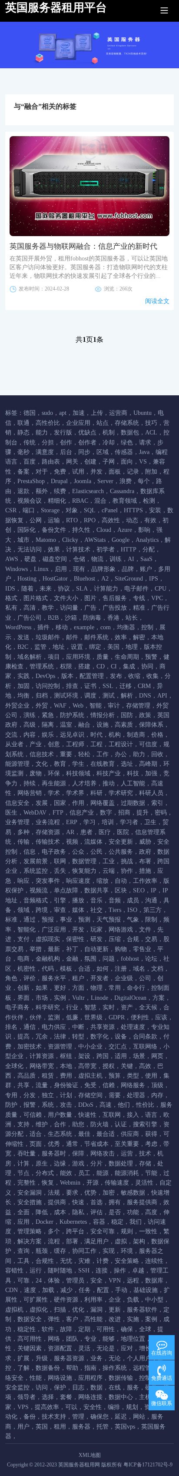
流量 (42, 1085)
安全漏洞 (29, 1192)
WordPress (18, 627)
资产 (127, 1007)
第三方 (152, 910)
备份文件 (54, 530)
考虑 (151, 1144)
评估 (96, 1212)
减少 (66, 1290)
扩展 (23, 1358)
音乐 (96, 900)
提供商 (57, 1202)
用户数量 (60, 1115)
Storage (50, 510)
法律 (60, 1036)
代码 (48, 968)
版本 (67, 676)
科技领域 (78, 773)
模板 (66, 968)
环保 (54, 773)
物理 (96, 988)
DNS (145, 695)
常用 (115, 988)
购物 (121, 949)
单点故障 (66, 890)
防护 (11, 1105)
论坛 (151, 958)
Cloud (103, 530)
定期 (84, 1329)
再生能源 (54, 783)
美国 (113, 647)
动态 (132, 520)
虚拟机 (14, 1309)
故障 (66, 1329)
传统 (29, 442)
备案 (23, 471)
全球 (145, 1329)
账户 (146, 569)
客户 (72, 1319)
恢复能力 (84, 871)
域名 (139, 968)
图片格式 (35, 598)
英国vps (125, 1426)
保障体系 (151, 724)
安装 (155, 510)
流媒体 (93, 841)
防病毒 (92, 617)
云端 (109, 871)
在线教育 (102, 764)
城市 (23, 540)
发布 (116, 676)
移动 (62, 627)
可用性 (105, 1329)
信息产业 (82, 812)
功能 (133, 1212)
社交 (96, 910)
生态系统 (60, 1134)
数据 (96, 1387)
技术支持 (54, 1416)
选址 (127, 764)
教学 (48, 607)
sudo (47, 413)
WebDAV (34, 812)
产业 (36, 744)
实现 (109, 1251)
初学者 (105, 549)
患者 (86, 832)
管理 (78, 1416)
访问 (42, 1387)
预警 (151, 657)
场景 (139, 1056)
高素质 (124, 724)
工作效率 (145, 881)
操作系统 (115, 1368)
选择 (48, 1397)
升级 (42, 1358)
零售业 (142, 949)
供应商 (130, 1134)
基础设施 (145, 1290)
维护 (42, 1124)
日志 (78, 1387)
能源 (102, 1173)
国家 (60, 803)
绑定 (95, 647)
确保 (127, 1329)
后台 (66, 452)
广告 (90, 607)
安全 (96, 1280)
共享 (23, 1085)
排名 (11, 1027)
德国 (29, 413)
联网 (60, 861)
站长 (132, 617)
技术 (145, 1153)
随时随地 (60, 1270)
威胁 (145, 841)
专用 (11, 1095)
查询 (23, 1251)
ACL (151, 432)
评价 (29, 978)
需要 (115, 1095)
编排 (114, 1407)
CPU (160, 588)
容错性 (14, 1270)
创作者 (87, 442)
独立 (48, 1095)
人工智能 (133, 783)
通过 (29, 919)
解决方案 (29, 1241)
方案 (158, 998)
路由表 (51, 461)
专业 (90, 1339)
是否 (115, 1212)
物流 (97, 559)
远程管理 (145, 1368)
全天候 (148, 1007)
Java (144, 452)
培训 (108, 822)
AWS (11, 559)
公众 (78, 851)
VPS (23, 1407)
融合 (84, 724)
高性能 (93, 1319)
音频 (115, 900)
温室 (66, 724)
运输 (54, 520)
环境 (127, 1251)
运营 (127, 1153)
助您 (78, 1124)
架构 (139, 1241)
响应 (23, 881)
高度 (151, 1212)
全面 (23, 1212)
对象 (72, 510)
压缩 (115, 939)
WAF (60, 705)
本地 (66, 1066)
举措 (36, 949)
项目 (54, 657)
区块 (121, 890)
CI (114, 666)
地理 (132, 647)
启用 (61, 569)
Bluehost (84, 578)
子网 (109, 461)
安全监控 (17, 1387)
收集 (152, 676)
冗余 (42, 1036)
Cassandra (122, 491)
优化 (78, 1309)
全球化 (14, 1066)
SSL (108, 686)
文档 (157, 968)
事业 (66, 919)
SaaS (146, 559)
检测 (149, 501)
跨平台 (75, 1231)
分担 (48, 442)
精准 (139, 607)
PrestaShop (31, 481)
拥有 (115, 1202)
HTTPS (133, 510)
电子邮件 (136, 588)
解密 (139, 637)
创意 (54, 744)
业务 (96, 1358)
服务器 (81, 1426)
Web (78, 705)
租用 (60, 1426)
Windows (16, 569)
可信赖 (32, 1115)
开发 (78, 929)
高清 (29, 607)
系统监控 (35, 871)
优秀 (54, 1144)
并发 (96, 471)
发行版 (63, 432)
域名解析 (29, 657)
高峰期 (148, 764)
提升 (142, 812)
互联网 (112, 1115)
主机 (145, 1397)
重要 (66, 754)
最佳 (84, 1134)
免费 (60, 471)
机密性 (26, 968)
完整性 (26, 1182)
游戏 (78, 1163)
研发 (96, 939)
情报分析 (102, 715)
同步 (84, 452)
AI (131, 559)
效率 (121, 637)
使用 (151, 1075)
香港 (113, 617)
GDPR (117, 1017)
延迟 (121, 1416)
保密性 (75, 939)
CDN (11, 1290)
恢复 (48, 1182)
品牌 (128, 569)
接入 (133, 1115)
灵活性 (144, 1182)
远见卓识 (72, 734)
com (105, 627)
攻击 (66, 1105)
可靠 (23, 1280)
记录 (133, 471)
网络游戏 (121, 929)
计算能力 (106, 588)
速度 (30, 1290)
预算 (115, 1075)
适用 (121, 1056)
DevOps (45, 676)
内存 (157, 1095)
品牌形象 (103, 569)
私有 (11, 607)
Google (120, 540)
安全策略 (127, 1261)
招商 (124, 812)
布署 (145, 861)
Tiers (115, 910)
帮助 (72, 1368)
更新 (115, 1309)
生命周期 (127, 657)
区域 (102, 452)
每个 (144, 481)
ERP (71, 822)
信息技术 (42, 754)
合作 (60, 1124)
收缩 (134, 676)
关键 (127, 1066)
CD (100, 666)
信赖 (109, 1085)
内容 (29, 734)
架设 (84, 1056)
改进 (115, 1319)
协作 (127, 871)
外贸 (42, 705)
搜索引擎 (145, 1124)
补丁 (72, 949)
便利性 (140, 1017)
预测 (84, 919)
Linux (41, 569)
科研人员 (151, 793)
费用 (66, 1075)
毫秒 (23, 452)
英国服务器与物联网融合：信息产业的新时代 (83, 246)
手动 (121, 1290)
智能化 (26, 929)
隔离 (48, 724)
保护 (60, 1387)
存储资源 (48, 832)
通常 (72, 1144)
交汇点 (118, 1046)
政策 (145, 715)
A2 (105, 578)
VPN (115, 1280)
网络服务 (133, 1085)
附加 (151, 471)
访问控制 (48, 686)
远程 (133, 1280)
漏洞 (96, 1309)
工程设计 (121, 744)
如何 (102, 968)
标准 (11, 919)
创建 (90, 461)
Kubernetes (73, 1222)
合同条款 (145, 1036)
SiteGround (129, 578)
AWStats (95, 540)
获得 (151, 1134)
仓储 (79, 559)
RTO (72, 520)
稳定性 (26, 1329)
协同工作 (84, 1251)
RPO (90, 520)
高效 (145, 1066)
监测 (54, 1017)
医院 (123, 832)
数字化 (99, 1036)
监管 (40, 647)
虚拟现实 (48, 939)
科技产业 (108, 773)
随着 (27, 588)
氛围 (90, 958)
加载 (48, 1290)
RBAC (80, 501)
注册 (121, 968)
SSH (84, 1270)
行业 (72, 1007)
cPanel (110, 510)
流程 (54, 1241)
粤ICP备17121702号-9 (147, 1465)
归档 (42, 695)
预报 (48, 919)
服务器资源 (69, 1358)
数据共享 (96, 890)
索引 (157, 803)
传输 (23, 841)
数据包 (130, 432)
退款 (23, 491)
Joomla (82, 481)
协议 (64, 588)
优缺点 (87, 432)
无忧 (66, 1261)
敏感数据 (133, 1192)
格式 (11, 598)
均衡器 (126, 627)
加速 (79, 413)
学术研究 (121, 793)
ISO (132, 910)
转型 (78, 1036)
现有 (79, 569)
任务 (85, 1290)
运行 (36, 1270)
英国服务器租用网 (79, 1465)
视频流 (39, 890)
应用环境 (78, 657)
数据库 (154, 1280)
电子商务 (17, 1007)
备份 (29, 1416)
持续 (29, 783)
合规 (133, 939)
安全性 (92, 1407)
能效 (66, 1173)
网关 (72, 461)
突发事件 (48, 881)
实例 (60, 998)
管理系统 (42, 666)
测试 (109, 695)
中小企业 (90, 1046)
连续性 (154, 1261)
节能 (151, 1173)
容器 (99, 1222)
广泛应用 (54, 929)
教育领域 (125, 501)
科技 (133, 773)
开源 (92, 1182)
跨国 (102, 1056)
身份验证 (66, 1085)
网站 (139, 1416)
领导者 (26, 1397)
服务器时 (54, 1153)
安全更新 (121, 841)
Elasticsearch (88, 491)
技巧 (151, 423)
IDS (10, 588)
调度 (90, 695)
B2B (53, 617)
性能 (36, 1378)
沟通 (151, 900)
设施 (102, 724)
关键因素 (29, 1348)
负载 (133, 1299)
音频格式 (35, 900)
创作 (66, 442)
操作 (120, 1270)
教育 (60, 764)
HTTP (128, 549)
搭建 (84, 666)
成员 (133, 900)
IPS (153, 578)
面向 (127, 461)
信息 (29, 851)
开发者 (99, 978)
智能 (96, 705)
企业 (115, 1299)
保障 (78, 1153)
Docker (44, 1222)
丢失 (60, 871)
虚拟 (121, 1241)
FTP (58, 812)
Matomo (46, 540)
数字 (106, 812)
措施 (145, 871)
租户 (78, 978)
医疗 (105, 832)
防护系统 (72, 715)
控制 (147, 627)
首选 (96, 1202)
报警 (29, 1105)
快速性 (87, 1115)
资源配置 (60, 1348)
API (162, 695)
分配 (149, 549)
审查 (60, 910)
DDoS (85, 1105)
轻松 (84, 754)
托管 (102, 1426)
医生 (11, 812)
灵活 (84, 1348)
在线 (115, 1387)
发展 (42, 803)
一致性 (148, 1231)
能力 (42, 432)
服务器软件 (142, 1309)
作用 (78, 803)
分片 (96, 1163)
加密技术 (29, 1046)
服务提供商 (142, 1202)
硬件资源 (66, 1299)
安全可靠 (102, 1231)
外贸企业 (17, 705)
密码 (161, 812)
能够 (109, 1339)
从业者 (14, 744)
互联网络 (145, 1046)
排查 (72, 686)
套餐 (66, 1397)
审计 (114, 705)
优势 (90, 1192)
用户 (23, 1426)
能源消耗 (127, 1173)
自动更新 (96, 949)
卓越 (138, 1270)
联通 (23, 423)
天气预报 (108, 919)
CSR (11, 510)
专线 (139, 598)
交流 (11, 734)
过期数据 (133, 803)
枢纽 (66, 1056)
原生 (42, 1163)
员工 (84, 1173)
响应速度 (78, 881)
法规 (54, 1192)
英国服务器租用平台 (56, 7)
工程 (96, 744)
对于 (42, 471)
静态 (23, 432)
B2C (22, 647)
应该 (161, 1017)
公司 (145, 978)
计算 (23, 1163)
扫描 (60, 1309)
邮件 (72, 637)
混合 (100, 501)
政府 (145, 851)
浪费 (125, 481)
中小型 (154, 1299)
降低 (42, 1212)
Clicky (70, 540)
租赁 (48, 1075)
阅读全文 (157, 301)
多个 (54, 1231)
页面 (36, 1144)
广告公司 (29, 617)
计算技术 (78, 549)
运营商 (118, 413)
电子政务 (54, 851)
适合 (36, 1134)
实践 (23, 676)
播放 (78, 900)
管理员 (75, 1280)
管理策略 (29, 1231)
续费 (60, 491)
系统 (48, 1105)
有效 (150, 520)
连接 (102, 1270)
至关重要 (127, 1144)
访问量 (69, 607)
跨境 (42, 910)
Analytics (147, 540)
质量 (102, 657)
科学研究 (48, 1007)
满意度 (45, 452)
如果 (42, 988)
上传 (97, 413)
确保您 (99, 1416)
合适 (84, 968)
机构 (115, 734)
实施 (133, 1319)
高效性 (111, 520)
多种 (23, 832)
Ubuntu (142, 413)
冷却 (109, 442)
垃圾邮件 (48, 637)
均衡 (23, 695)
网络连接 (90, 1397)
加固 (23, 686)
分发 (29, 1095)
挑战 (127, 861)
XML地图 (90, 1455)
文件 (145, 929)
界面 (23, 998)
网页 (157, 1056)
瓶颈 (42, 1251)
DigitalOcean (130, 998)
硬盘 (30, 559)
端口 (29, 510)
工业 (109, 861)
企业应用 (78, 423)
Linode (99, 998)
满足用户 (96, 1241)
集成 (129, 666)
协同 (147, 666)
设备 (121, 1036)
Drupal (59, 481)
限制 (151, 919)
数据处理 (121, 1163)
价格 (157, 734)
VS (143, 461)
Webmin (70, 1182)
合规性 (45, 1261)
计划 (66, 1095)
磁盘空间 (55, 559)
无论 (115, 1358)
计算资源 (42, 1056)
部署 (72, 1241)
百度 (29, 461)
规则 (127, 1231)
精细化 (57, 501)
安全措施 (29, 1202)
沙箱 (71, 617)
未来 (46, 588)
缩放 (102, 881)
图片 (90, 598)
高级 (29, 724)
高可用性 (29, 1339)
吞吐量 (26, 1153)
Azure (124, 530)
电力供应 (54, 1027)
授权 (109, 1066)
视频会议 (29, 501)
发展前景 (35, 861)
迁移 (125, 686)
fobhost (130, 958)
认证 (121, 1124)
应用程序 (90, 1378)
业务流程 (48, 822)
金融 (72, 958)
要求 (72, 1192)
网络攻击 (102, 1153)
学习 (89, 822)
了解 (23, 1368)
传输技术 (48, 841)
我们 (135, 1222)
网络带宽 (42, 1066)
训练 (115, 559)
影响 (144, 530)
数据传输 (121, 1378)
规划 (132, 1407)
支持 (23, 1124)
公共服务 (121, 851)
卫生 (150, 822)
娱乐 (48, 734)
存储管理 (138, 705)
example (84, 627)
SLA (82, 588)
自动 (121, 881)
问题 (109, 958)
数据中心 (121, 1397)
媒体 (78, 910)
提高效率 (47, 1407)
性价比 (145, 1105)
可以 (71, 1407)
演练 (29, 715)
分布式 (45, 1173)
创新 (23, 988)
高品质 (26, 1075)
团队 (72, 1339)
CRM (144, 686)
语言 (151, 1115)
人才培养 (84, 783)
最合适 (105, 1134)
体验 (54, 1280)
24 (39, 1280)
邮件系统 (96, 637)
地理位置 (133, 1339)
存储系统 (127, 423)
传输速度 (117, 1182)
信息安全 (17, 803)
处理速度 (133, 1027)
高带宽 (87, 1066)
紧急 (48, 715)
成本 (60, 1212)
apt (62, 413)
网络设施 (60, 1378)
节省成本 (96, 1144)
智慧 (90, 1007)
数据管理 (84, 861)
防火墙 (99, 1124)
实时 (109, 1007)
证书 (90, 686)
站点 (102, 423)
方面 (78, 988)
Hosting (26, 578)
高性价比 (48, 423)
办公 (121, 754)
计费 (102, 1261)
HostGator (55, 578)
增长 (145, 1348)
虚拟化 (39, 1309)
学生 (78, 764)
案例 (151, 1319)
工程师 (75, 744)
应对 (127, 1348)
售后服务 (115, 598)
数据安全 (29, 1319)
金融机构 (48, 958)
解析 (127, 695)
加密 (109, 1192)
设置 (77, 647)
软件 (48, 1329)
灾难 (84, 1261)
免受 (90, 1085)
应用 (23, 1222)
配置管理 (92, 676)
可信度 (148, 744)
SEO (139, 890)
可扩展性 (35, 1299)
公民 (96, 851)
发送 (23, 637)
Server (105, 481)
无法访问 (29, 549)
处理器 (136, 1095)
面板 (115, 471)
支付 (23, 939)
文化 (42, 764)
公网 (36, 520)
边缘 (60, 1163)
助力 (139, 754)
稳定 (117, 1222)
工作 (102, 754)
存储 (145, 1163)
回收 (157, 754)
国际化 (26, 530)
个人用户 (139, 1358)
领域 (23, 910)
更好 (60, 988)
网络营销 (29, 793)
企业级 (124, 978)
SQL (90, 510)
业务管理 (17, 822)
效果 (54, 549)
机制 (109, 432)
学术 (54, 793)
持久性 (81, 530)
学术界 (75, 793)
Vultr (78, 998)
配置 (103, 1290)
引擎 (60, 900)
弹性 (54, 1319)
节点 (23, 1173)
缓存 (60, 1251)
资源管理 (60, 1046)
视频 (72, 841)
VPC (157, 598)
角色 (11, 978)
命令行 (136, 988)
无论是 (105, 1348)
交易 (151, 939)
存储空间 (90, 1095)
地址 (59, 647)
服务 (133, 1387)
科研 (96, 793)
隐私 (78, 1212)
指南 (90, 1368)
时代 (96, 734)
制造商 (136, 734)
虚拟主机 (90, 1075)
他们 (124, 1105)
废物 (36, 773)
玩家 (96, 929)
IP (153, 890)
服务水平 (54, 978)
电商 (23, 958)
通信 (29, 1027)
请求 (145, 442)
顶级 (157, 1085)
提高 (23, 1036)
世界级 (93, 1017)
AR (70, 832)
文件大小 (66, 598)
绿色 (127, 442)
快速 (78, 1202)
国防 (127, 715)
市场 (42, 998)
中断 (78, 1027)
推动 (109, 783)
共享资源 (102, 1027)
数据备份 (48, 1368)
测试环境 (66, 695)
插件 (43, 627)
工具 (23, 1261)
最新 (54, 949)
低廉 (72, 1017)
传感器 (124, 452)
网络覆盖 (102, 803)
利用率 (93, 1299)
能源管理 (17, 764)
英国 (42, 1426)
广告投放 (115, 607)
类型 (133, 1075)
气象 (133, 919)
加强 (151, 773)
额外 (42, 491)
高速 (105, 1105)
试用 (78, 471)
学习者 (129, 822)
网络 (54, 1339)
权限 (66, 666)
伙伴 (36, 1017)
